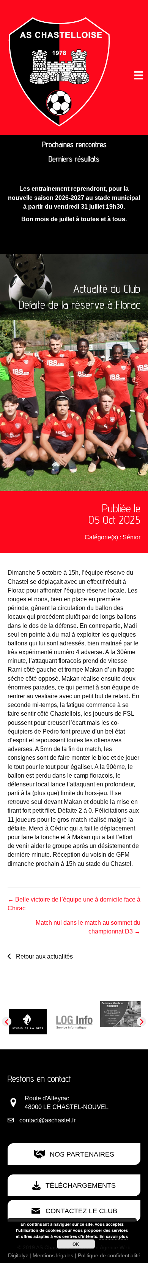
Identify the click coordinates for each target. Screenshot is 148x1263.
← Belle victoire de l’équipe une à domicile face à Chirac (74, 903)
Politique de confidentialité (109, 1255)
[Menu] (138, 75)
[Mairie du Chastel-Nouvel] (75, 1027)
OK (75, 1244)
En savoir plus (113, 1236)
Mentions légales (53, 1255)
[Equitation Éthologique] (29, 1014)
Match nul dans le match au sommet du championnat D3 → (88, 927)
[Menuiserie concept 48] (122, 1011)
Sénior (131, 537)
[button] (40, 956)
